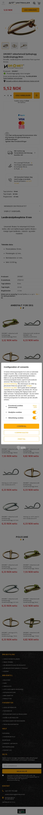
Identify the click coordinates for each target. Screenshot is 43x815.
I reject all (21, 439)
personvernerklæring (10, 384)
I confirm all (21, 426)
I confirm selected (21, 432)
